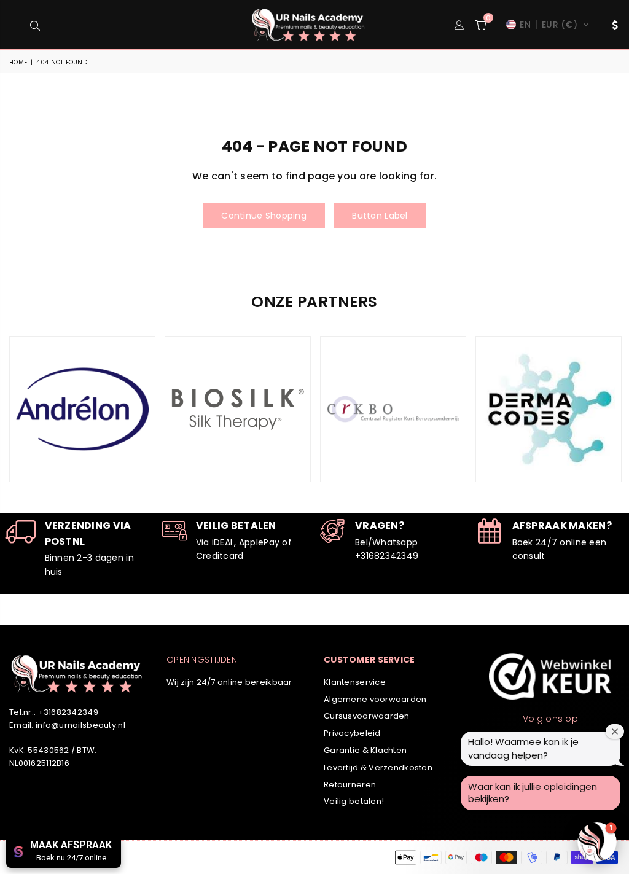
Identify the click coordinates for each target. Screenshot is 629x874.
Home (18, 62)
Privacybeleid (352, 733)
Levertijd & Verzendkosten (378, 767)
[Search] (35, 24)
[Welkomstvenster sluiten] (615, 731)
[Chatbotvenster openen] (597, 842)
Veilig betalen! (354, 801)
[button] (480, 24)
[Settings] (612, 24)
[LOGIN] (458, 24)
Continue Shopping (264, 215)
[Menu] (14, 24)
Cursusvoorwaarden (367, 716)
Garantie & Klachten (365, 750)
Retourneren (350, 784)
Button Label (379, 215)
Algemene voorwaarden (375, 699)
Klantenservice (355, 682)
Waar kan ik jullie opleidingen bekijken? (532, 792)
